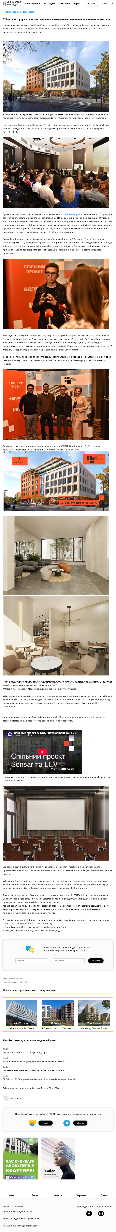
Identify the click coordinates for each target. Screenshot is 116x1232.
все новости (16, 1098)
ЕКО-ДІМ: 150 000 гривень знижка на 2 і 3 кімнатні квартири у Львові (39, 1079)
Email (45, 1123)
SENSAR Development (71, 214)
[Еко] (20, 1178)
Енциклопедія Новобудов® (25, 1225)
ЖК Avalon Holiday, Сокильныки (58, 1028)
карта (77, 3)
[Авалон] (58, 1178)
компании (64, 3)
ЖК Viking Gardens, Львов (94, 1028)
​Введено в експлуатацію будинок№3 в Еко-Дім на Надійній (33, 1070)
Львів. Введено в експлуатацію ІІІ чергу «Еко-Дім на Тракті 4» (34, 1061)
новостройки (32, 3)
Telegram (80, 1123)
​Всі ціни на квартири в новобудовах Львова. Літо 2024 (31, 1088)
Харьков (81, 1195)
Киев (11, 1195)
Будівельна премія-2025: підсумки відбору (25, 1052)
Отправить (96, 961)
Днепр (104, 1195)
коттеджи (49, 3)
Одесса (58, 1195)
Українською (107, 3)
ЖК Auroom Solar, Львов (21, 1028)
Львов (34, 1195)
